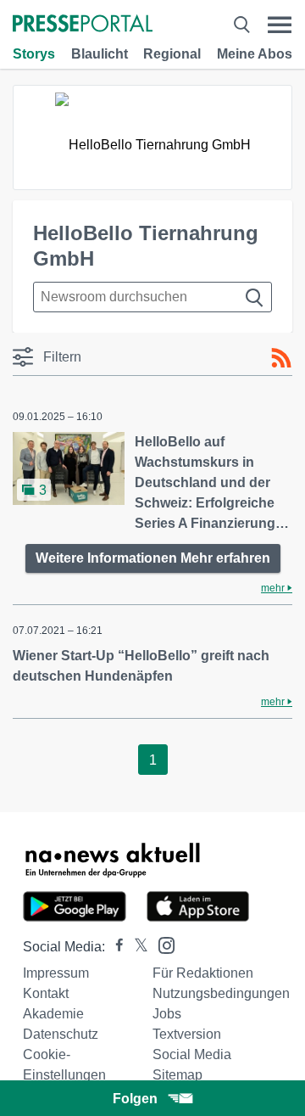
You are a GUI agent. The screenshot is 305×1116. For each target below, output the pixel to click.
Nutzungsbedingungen (221, 993)
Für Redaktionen (202, 973)
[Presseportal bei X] (136, 946)
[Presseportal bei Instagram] (161, 944)
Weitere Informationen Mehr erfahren (153, 558)
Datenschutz (60, 1034)
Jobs (166, 1014)
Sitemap (177, 1075)
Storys (34, 54)
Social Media (191, 1054)
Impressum (56, 973)
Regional (172, 54)
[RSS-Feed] (281, 358)
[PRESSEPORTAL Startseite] (82, 25)
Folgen (135, 1098)
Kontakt (46, 993)
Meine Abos (254, 54)
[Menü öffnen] (279, 25)
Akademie (53, 1014)
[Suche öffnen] (241, 25)
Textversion (186, 1034)
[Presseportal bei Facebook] (114, 946)
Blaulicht (99, 54)
